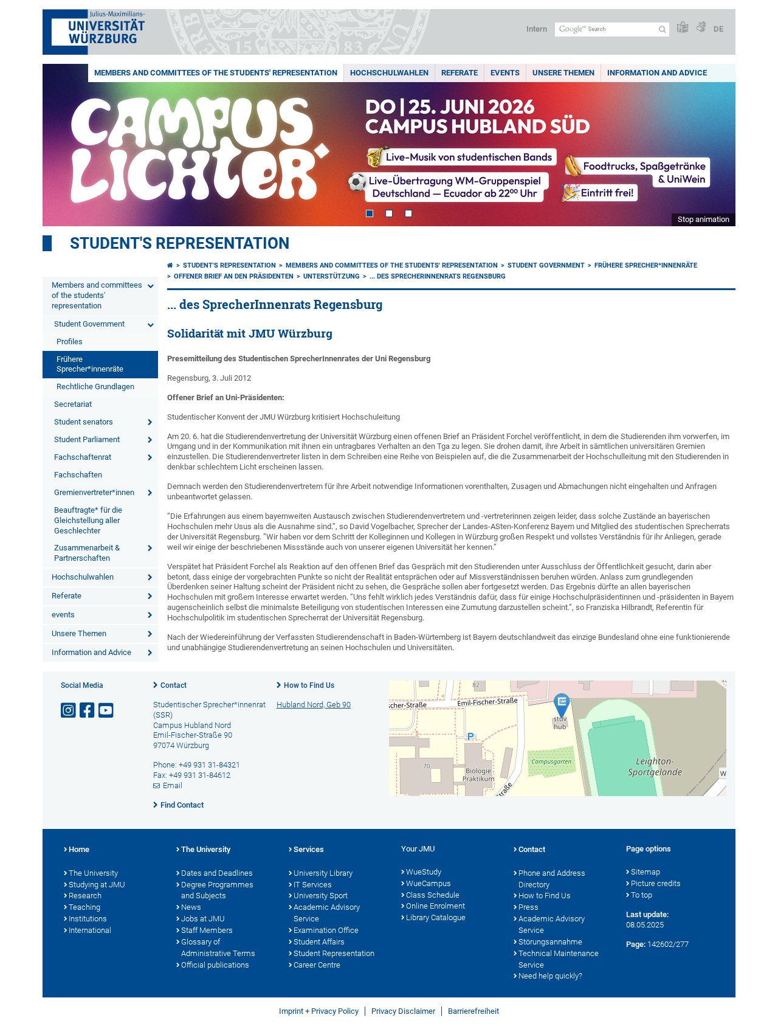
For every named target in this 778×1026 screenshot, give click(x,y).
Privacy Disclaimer (403, 1011)
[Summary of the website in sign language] (701, 27)
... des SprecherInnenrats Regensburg (438, 276)
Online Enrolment (435, 905)
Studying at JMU (97, 884)
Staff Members (207, 930)
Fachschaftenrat (82, 457)
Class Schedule (433, 894)
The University (93, 873)
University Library (323, 873)
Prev (64, 145)
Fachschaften (78, 474)
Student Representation (334, 953)
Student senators (83, 421)
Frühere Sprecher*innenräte (90, 364)
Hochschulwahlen (389, 72)
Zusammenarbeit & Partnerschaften (87, 553)
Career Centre (317, 964)
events (505, 72)
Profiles (70, 341)
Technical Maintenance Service (558, 959)
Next (714, 145)
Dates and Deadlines (217, 873)
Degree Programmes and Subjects (217, 890)
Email (172, 785)
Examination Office (326, 930)
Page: (635, 944)
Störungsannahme (550, 941)
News (191, 907)
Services (309, 849)
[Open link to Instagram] (69, 710)
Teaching (84, 907)
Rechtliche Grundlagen (95, 386)
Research (85, 895)
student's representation (179, 243)
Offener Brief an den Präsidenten (234, 276)
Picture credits (656, 883)
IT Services (313, 884)
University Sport (321, 895)
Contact (173, 685)
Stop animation (703, 219)
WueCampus (428, 883)
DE (718, 28)
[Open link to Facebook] (88, 710)
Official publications (215, 964)
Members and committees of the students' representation (215, 72)
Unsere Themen (563, 72)
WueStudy (423, 871)
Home (79, 849)
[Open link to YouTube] (106, 710)
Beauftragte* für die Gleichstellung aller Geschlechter (88, 520)
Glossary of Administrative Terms (218, 947)
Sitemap (645, 871)
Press (528, 907)
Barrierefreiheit (473, 1011)
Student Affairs (319, 941)
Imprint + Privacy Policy (319, 1011)
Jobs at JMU (203, 918)
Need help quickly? (550, 975)
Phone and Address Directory (551, 878)
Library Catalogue (436, 917)
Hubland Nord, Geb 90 (314, 704)
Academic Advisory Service (327, 913)
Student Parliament (87, 439)
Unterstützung (331, 276)
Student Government (89, 323)
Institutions (88, 918)
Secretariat (73, 404)
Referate (459, 72)
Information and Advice (657, 72)
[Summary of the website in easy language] (682, 27)
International (90, 930)
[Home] (170, 265)
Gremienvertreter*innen (94, 492)
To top (641, 894)
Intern (536, 28)
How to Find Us (309, 685)
